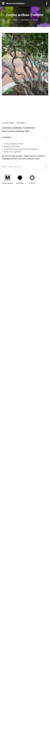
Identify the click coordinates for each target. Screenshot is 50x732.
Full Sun (32, 183)
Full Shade (19, 183)
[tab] (25, 137)
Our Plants (25, 20)
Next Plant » (21, 123)
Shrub (35, 20)
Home (15, 20)
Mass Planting (7, 183)
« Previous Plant (8, 123)
